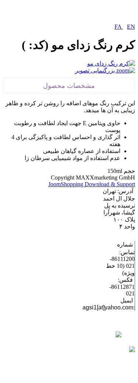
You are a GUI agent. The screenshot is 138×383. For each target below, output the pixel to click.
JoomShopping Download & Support (91, 184)
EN (131, 27)
